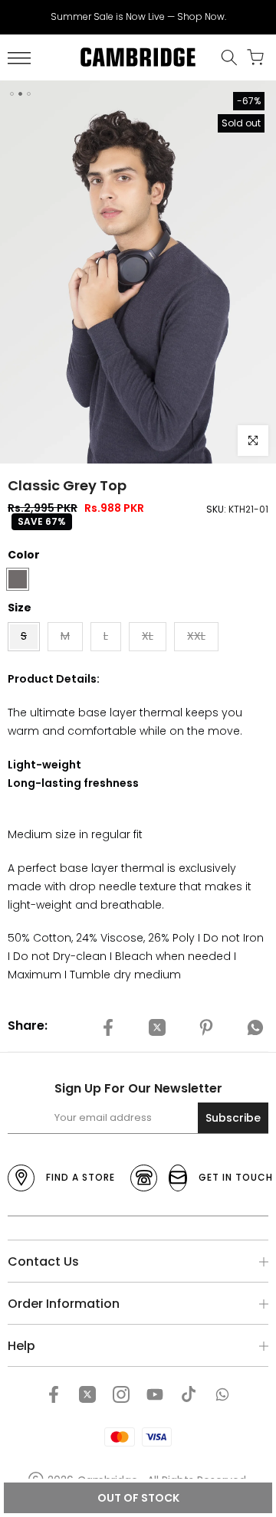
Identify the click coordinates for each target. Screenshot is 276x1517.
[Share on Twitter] (157, 1028)
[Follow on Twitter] (87, 1394)
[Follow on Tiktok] (188, 1394)
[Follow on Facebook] (54, 1394)
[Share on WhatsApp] (255, 1028)
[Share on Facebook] (108, 1028)
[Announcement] (138, 17)
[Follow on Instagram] (121, 1394)
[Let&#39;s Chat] (222, 1394)
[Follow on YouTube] (155, 1394)
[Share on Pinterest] (206, 1028)
